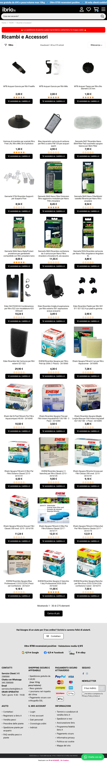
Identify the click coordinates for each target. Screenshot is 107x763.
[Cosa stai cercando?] (102, 16)
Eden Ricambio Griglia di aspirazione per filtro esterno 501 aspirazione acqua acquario (53, 308)
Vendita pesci (9, 719)
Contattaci (8, 712)
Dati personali (36, 719)
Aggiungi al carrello (20, 101)
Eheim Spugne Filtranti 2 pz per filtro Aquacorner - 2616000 (88, 362)
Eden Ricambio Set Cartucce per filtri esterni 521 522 (19, 362)
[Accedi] (81, 9)
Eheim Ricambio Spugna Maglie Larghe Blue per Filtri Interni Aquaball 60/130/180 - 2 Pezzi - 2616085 (88, 418)
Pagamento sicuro (65, 733)
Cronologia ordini (38, 723)
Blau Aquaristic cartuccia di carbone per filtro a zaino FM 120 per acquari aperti (53, 143)
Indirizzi (33, 727)
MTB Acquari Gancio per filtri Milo (53, 86)
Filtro (10, 45)
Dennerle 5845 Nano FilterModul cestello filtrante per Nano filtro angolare (88, 198)
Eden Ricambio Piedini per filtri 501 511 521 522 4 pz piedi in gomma (88, 307)
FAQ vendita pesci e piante (12, 736)
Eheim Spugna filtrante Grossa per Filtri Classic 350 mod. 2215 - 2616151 (88, 473)
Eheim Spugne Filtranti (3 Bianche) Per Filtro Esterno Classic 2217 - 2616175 (88, 528)
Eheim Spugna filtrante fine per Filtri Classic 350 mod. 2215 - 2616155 (19, 527)
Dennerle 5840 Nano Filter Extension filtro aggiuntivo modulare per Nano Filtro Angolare (53, 198)
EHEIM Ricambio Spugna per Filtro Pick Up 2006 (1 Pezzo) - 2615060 (53, 362)
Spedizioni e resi (64, 718)
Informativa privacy (66, 737)
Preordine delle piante (13, 723)
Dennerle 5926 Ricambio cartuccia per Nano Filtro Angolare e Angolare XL (88, 253)
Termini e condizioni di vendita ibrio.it (67, 713)
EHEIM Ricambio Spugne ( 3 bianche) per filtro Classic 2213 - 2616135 (53, 473)
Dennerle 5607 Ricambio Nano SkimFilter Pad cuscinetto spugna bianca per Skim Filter (88, 143)
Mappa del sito (64, 745)
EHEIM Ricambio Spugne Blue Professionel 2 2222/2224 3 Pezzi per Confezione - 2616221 (18, 583)
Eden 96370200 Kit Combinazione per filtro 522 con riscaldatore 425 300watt (19, 308)
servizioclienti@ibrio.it (12, 689)
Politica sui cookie (65, 741)
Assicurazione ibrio (66, 723)
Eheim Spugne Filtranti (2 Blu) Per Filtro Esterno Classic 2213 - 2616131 (19, 473)
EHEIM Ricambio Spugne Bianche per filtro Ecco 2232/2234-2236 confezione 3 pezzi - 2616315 (88, 583)
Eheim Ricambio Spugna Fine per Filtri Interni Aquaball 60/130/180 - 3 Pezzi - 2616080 (53, 418)
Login (32, 712)
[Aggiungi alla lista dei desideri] (32, 54)
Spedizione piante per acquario (13, 729)
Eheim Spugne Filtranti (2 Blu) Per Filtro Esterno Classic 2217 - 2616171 (53, 528)
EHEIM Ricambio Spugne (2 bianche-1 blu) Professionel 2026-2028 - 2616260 (53, 583)
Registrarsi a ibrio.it (12, 715)
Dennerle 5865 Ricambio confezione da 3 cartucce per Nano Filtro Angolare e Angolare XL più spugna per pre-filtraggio (53, 254)
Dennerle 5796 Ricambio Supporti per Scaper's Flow (19, 197)
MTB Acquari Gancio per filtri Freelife (19, 86)
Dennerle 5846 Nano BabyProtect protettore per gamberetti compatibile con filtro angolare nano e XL (19, 254)
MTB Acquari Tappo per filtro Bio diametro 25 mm (88, 87)
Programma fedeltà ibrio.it (66, 728)
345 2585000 (7, 682)
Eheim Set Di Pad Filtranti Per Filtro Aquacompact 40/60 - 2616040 (19, 417)
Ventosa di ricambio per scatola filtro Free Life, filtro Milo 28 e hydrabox (19, 142)
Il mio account (36, 715)
